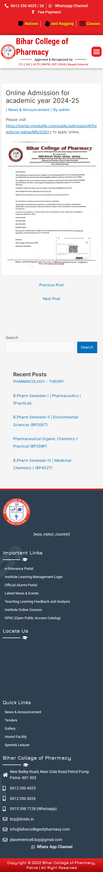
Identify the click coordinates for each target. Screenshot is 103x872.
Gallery (10, 728)
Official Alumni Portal (21, 585)
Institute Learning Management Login (34, 577)
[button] (96, 52)
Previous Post (51, 285)
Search (12, 337)
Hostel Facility (16, 737)
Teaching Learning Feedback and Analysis (37, 601)
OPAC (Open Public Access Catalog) (33, 618)
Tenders (11, 720)
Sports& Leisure (17, 745)
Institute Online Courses (23, 610)
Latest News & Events (22, 593)
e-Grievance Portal (19, 569)
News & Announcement (29, 109)
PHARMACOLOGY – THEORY (38, 381)
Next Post (51, 298)
